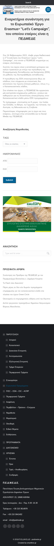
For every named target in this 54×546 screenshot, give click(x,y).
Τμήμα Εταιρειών (16, 367)
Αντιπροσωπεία (15, 356)
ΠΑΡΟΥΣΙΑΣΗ (12, 334)
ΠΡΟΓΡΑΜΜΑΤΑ (13, 442)
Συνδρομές (13, 475)
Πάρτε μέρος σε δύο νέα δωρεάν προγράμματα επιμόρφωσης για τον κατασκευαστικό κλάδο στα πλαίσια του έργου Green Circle (23, 291)
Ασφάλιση (10, 402)
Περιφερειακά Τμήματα (18, 372)
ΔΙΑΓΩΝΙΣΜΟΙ (12, 448)
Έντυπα (12, 459)
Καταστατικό (14, 345)
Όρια (11, 464)
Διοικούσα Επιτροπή (17, 351)
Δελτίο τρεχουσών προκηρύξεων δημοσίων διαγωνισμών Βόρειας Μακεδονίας (26, 305)
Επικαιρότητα (11, 380)
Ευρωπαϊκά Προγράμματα (17, 386)
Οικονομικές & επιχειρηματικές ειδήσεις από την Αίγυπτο (26, 299)
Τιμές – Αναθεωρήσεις (18, 469)
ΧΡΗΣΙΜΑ (10, 453)
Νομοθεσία (10, 413)
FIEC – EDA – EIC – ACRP (17, 391)
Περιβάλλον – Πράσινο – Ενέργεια (20, 407)
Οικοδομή (10, 424)
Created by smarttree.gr (27, 543)
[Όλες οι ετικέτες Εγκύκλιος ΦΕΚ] (15, 144)
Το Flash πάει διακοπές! (13, 283)
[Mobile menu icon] (48, 9)
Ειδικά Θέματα (12, 429)
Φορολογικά (11, 418)
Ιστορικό (12, 340)
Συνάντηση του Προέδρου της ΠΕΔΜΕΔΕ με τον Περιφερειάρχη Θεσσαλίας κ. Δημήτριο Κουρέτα (23, 277)
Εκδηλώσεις (11, 434)
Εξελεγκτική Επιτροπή (18, 362)
